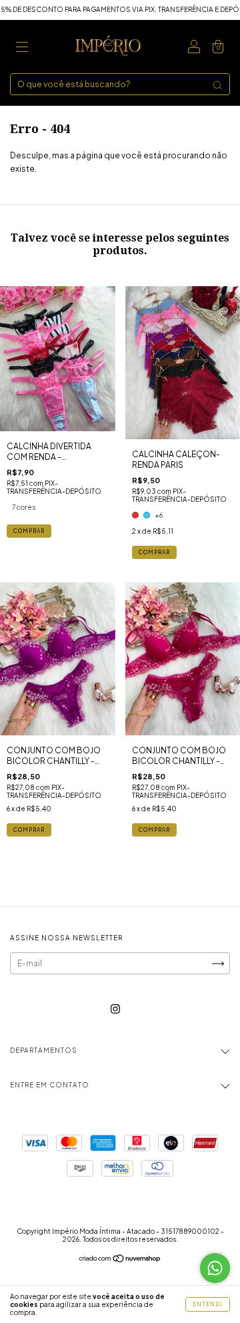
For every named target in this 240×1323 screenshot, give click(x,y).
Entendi (208, 1304)
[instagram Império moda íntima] (115, 1009)
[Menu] (22, 48)
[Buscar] (217, 85)
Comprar (29, 531)
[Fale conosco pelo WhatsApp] (215, 1268)
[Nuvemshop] (120, 1260)
